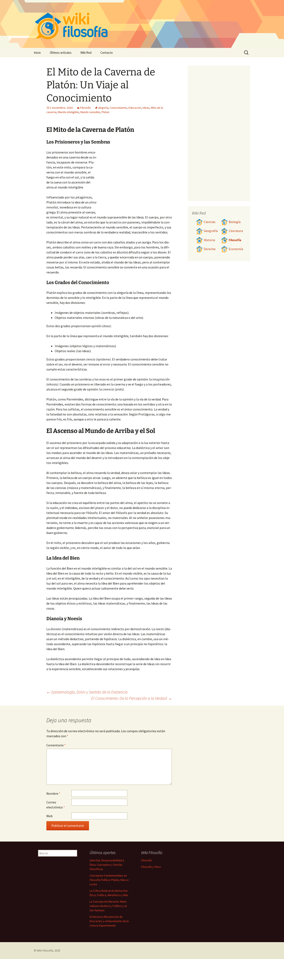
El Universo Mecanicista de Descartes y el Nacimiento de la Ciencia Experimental (109, 921)
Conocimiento (118, 108)
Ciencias (209, 222)
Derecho (210, 249)
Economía (236, 249)
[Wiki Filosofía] (142, 24)
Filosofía (85, 108)
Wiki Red (85, 53)
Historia (209, 240)
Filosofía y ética (151, 867)
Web (49, 816)
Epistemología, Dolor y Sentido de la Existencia (87, 692)
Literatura (236, 231)
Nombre (53, 793)
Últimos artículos (61, 53)
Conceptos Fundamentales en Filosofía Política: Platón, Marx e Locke (109, 880)
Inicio (37, 53)
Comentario (56, 745)
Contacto (106, 53)
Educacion (134, 108)
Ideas (146, 108)
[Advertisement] (135, 181)
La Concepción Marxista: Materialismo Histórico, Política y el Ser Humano (108, 906)
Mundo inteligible (68, 112)
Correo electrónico (55, 804)
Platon (105, 112)
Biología (235, 222)
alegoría (103, 108)
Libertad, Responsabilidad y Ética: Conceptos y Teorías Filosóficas (107, 864)
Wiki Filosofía (45, 950)
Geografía (211, 231)
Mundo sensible (90, 112)
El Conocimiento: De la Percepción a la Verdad (131, 698)
